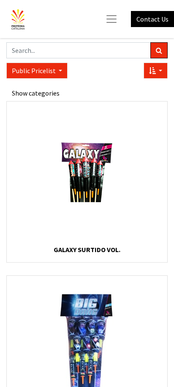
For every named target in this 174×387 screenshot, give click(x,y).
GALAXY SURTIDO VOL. (87, 249)
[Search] (159, 50)
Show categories (36, 93)
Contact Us (152, 19)
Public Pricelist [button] (34, 70)
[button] (156, 71)
